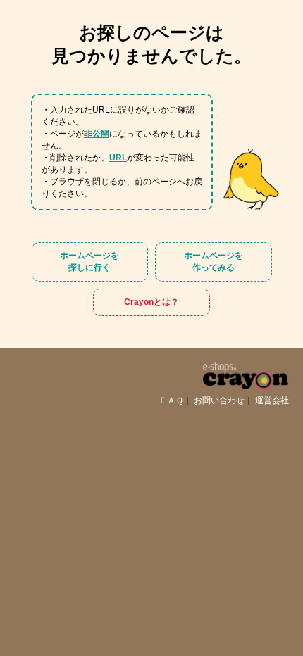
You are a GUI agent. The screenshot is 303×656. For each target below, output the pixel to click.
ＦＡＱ (171, 400)
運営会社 (272, 400)
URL (118, 158)
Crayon (151, 302)
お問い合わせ (219, 400)
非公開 (96, 134)
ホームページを (89, 261)
